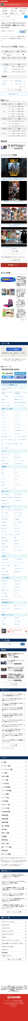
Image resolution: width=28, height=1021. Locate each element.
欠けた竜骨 (4, 525)
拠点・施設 (5, 825)
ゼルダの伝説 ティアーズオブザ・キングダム (12, 943)
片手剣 (16, 472)
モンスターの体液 (18, 522)
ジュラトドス (4, 424)
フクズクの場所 (5, 396)
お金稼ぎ (3, 568)
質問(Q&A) (17, 617)
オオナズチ (4, 427)
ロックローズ (4, 531)
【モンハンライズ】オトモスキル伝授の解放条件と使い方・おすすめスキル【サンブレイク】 (12, 709)
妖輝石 (3, 550)
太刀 (15, 469)
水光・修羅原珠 (5, 540)
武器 (4, 836)
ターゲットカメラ (18, 596)
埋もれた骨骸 (4, 519)
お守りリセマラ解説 (6, 405)
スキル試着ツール (5, 503)
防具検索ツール (5, 500)
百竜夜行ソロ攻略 (18, 443)
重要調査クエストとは (19, 399)
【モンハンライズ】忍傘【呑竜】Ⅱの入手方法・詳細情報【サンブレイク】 (12, 704)
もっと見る (13, 251)
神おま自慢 (17, 624)
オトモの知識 (4, 593)
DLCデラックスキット (6, 608)
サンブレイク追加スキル (19, 405)
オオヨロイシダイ (5, 553)
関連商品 (4, 850)
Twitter (22, 1003)
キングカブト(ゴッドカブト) (7, 534)
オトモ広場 (17, 583)
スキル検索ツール (18, 500)
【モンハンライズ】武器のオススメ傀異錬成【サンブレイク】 (12, 740)
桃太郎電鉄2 (5, 952)
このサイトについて (8, 1000)
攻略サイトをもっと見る (13, 959)
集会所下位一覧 (5, 457)
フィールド (5, 797)
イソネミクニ (17, 414)
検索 (25, 17)
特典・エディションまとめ (20, 605)
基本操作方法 (4, 580)
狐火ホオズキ (17, 528)
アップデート (4, 8)
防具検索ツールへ (15, 94)
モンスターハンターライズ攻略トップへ (14, 630)
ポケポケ (4, 937)
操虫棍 (3, 482)
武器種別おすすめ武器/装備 (7, 497)
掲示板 (23, 13)
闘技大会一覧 (4, 460)
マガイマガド (17, 418)
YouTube (12, 1005)
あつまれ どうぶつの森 (7, 946)
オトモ (4, 772)
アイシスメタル (5, 516)
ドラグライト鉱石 (18, 512)
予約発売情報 (6, 811)
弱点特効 (5, 71)
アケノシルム (17, 411)
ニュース (5, 794)
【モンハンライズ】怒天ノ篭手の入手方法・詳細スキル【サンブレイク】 (12, 699)
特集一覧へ (24, 319)
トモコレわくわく (6, 928)
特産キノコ (17, 525)
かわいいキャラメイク (6, 562)
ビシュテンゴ (4, 414)
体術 (5, 66)
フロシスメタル (18, 84)
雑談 (2, 621)
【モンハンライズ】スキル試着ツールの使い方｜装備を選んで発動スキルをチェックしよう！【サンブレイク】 (12, 715)
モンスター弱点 (23, 8)
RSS (16, 1005)
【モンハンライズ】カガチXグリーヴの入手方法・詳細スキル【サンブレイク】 (12, 725)
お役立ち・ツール (14, 13)
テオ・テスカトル (5, 430)
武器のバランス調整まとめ (20, 388)
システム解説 (4, 13)
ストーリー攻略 (14, 8)
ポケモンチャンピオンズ (7, 934)
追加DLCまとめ (18, 608)
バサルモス (4, 418)
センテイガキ (17, 531)
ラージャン (4, 421)
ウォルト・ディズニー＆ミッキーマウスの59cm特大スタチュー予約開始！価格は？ (13, 883)
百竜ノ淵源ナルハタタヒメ (7, 436)
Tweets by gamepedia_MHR (7, 748)
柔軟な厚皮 (17, 543)
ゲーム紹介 (5, 783)
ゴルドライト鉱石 (18, 550)
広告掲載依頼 (11, 1003)
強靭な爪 (3, 543)
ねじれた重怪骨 (5, 546)
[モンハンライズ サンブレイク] (13, 6)
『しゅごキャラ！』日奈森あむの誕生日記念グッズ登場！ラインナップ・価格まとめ (13, 876)
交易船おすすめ (18, 571)
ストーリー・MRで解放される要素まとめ (7, 388)
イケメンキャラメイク (19, 562)
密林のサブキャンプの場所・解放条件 (7, 393)
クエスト (5, 779)
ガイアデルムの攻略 (19, 396)
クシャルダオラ (18, 427)
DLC (4, 762)
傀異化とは (4, 399)
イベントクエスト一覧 (19, 460)
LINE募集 (3, 624)
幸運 (5, 69)
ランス (3, 475)
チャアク (3, 479)
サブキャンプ (4, 587)
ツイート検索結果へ (13, 260)
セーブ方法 (4, 583)
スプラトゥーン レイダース (8, 921)
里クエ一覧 (17, 454)
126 (18, 54)
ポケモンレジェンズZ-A (7, 931)
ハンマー (16, 482)
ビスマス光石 (17, 534)
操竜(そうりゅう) (18, 590)
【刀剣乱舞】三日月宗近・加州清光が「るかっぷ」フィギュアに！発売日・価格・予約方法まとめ (13, 906)
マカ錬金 (5, 801)
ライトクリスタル (18, 516)
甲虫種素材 (17, 519)
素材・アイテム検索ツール (7, 509)
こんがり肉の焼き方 (19, 559)
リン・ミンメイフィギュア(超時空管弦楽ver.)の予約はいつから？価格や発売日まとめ (13, 900)
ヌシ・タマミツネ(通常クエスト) (8, 444)
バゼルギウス (17, 424)
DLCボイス (17, 565)
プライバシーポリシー (7, 1002)
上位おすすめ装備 (5, 494)
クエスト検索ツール (19, 463)
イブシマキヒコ (5, 433)
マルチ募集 (4, 617)
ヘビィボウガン (5, 488)
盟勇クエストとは (5, 402)
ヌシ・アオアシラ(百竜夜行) (20, 436)
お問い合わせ (17, 1003)
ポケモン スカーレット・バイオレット (11, 940)
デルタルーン (5, 949)
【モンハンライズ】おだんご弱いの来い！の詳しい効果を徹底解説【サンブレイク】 (12, 730)
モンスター (5, 808)
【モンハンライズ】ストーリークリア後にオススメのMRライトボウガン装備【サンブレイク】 (12, 735)
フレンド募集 (17, 621)
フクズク (16, 593)
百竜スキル (5, 843)
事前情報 (5, 815)
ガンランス (17, 475)
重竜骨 (3, 84)
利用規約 (20, 1000)
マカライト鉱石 (5, 512)
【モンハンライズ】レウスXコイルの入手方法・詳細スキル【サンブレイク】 (12, 721)
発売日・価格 (4, 605)
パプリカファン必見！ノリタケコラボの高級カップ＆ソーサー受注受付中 (13, 894)
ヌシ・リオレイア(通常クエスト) (21, 440)
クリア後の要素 (5, 463)
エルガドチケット (6, 80)
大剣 (2, 469)
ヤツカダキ (17, 421)
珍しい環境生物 (5, 596)
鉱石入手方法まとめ (19, 509)
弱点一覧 (3, 411)
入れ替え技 (17, 587)
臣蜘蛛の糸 (4, 522)
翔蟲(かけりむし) (5, 590)
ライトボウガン (18, 485)
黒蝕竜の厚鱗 (18, 80)
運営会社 (21, 1002)
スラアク (16, 479)
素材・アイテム (23, 10)
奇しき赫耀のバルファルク (20, 430)
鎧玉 (15, 537)
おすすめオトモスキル (19, 568)
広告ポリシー (16, 1002)
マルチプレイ (5, 804)
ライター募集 (5, 1003)
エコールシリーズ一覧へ (13, 90)
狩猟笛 (3, 485)
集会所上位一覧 (18, 457)
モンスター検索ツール (6, 448)
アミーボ (3, 611)
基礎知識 (5, 822)
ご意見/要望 (15, 1000)
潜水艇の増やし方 (5, 574)
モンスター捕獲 (5, 571)
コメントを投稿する (14, 349)
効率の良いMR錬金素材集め (20, 402)
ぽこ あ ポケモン (6, 925)
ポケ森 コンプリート (7, 955)
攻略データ (5, 832)
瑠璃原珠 (16, 540)
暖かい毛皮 (4, 528)
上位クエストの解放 (6, 565)
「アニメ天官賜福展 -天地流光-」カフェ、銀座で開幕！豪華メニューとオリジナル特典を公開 (13, 889)
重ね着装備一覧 (18, 497)
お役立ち (5, 776)
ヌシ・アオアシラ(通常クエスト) (8, 440)
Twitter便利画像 (5, 559)
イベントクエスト (7, 769)
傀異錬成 (5, 818)
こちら (19, 353)
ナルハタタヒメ (18, 433)
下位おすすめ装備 (18, 494)
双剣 (2, 472)
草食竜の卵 (4, 537)
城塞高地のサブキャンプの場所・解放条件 (20, 393)
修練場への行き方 (5, 599)
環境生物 (4, 839)
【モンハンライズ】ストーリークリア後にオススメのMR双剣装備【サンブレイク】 (12, 695)
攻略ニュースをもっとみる (13, 911)
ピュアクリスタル (18, 546)
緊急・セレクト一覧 (6, 454)
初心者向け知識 (18, 580)
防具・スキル (14, 10)
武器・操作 (4, 10)
